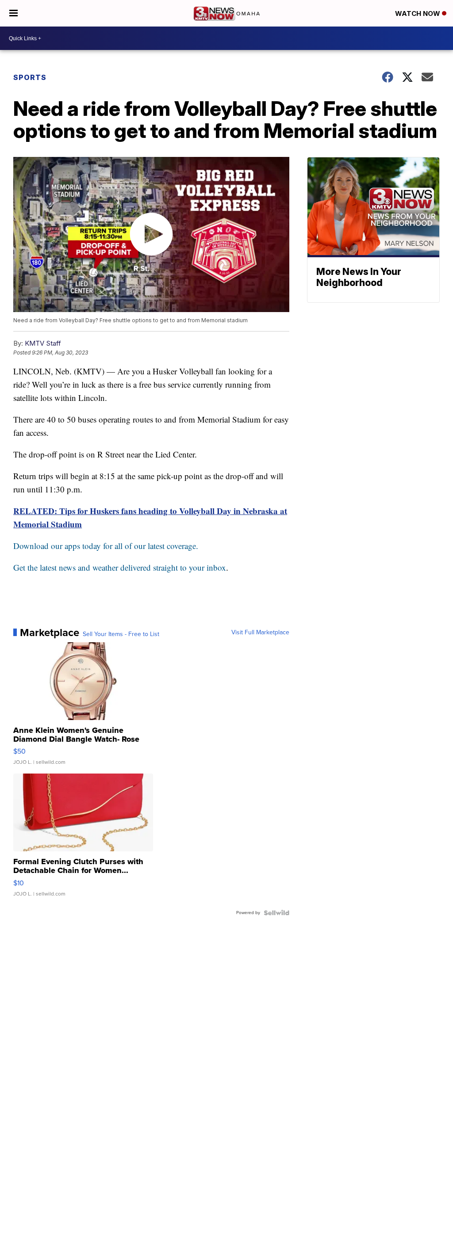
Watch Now (418, 13)
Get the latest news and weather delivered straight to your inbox (119, 567)
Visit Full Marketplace (260, 632)
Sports (29, 77)
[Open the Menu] (13, 13)
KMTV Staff (43, 343)
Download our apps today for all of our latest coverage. (105, 545)
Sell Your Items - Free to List (121, 634)
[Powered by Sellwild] (276, 913)
